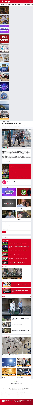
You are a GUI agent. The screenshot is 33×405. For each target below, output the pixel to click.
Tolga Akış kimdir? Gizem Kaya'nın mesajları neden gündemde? (23, 208)
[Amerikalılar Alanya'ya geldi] (16, 138)
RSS (3, 400)
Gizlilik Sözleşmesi (16, 383)
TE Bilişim (18, 403)
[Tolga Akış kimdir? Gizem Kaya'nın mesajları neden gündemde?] (24, 203)
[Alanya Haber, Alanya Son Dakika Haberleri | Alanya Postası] (6, 1)
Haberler (3, 121)
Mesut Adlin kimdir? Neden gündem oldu (8, 218)
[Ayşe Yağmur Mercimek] (4, 182)
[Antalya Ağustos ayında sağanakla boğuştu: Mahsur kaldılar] (6, 330)
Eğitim (19, 4)
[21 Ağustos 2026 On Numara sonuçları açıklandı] (9, 192)
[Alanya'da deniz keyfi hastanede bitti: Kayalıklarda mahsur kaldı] (6, 318)
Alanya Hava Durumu (6, 392)
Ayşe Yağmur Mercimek (11, 181)
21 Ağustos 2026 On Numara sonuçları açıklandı (7, 197)
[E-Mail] (8, 183)
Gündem (2, 4)
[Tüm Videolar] (30, 296)
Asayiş (9, 4)
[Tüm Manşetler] (30, 336)
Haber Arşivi (20, 396)
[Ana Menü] (30, 1)
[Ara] (29, 1)
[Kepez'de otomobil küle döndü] (6, 324)
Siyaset (6, 4)
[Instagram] (18, 381)
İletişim (21, 383)
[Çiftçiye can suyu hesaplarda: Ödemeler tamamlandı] (24, 214)
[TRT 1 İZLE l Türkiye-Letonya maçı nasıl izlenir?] (9, 203)
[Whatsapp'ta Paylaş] (5, 147)
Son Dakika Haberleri (5, 396)
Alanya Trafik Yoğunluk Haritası (22, 392)
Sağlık (22, 4)
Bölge (16, 4)
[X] (16, 381)
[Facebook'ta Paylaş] (2, 147)
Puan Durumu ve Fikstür (6, 394)
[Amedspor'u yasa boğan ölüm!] (24, 192)
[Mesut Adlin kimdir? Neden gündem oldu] (9, 214)
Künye (12, 383)
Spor (25, 4)
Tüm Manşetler (20, 394)
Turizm (13, 4)
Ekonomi (28, 4)
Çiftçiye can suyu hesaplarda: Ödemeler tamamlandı (22, 219)
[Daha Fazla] (7, 147)
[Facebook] (15, 381)
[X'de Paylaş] (4, 147)
